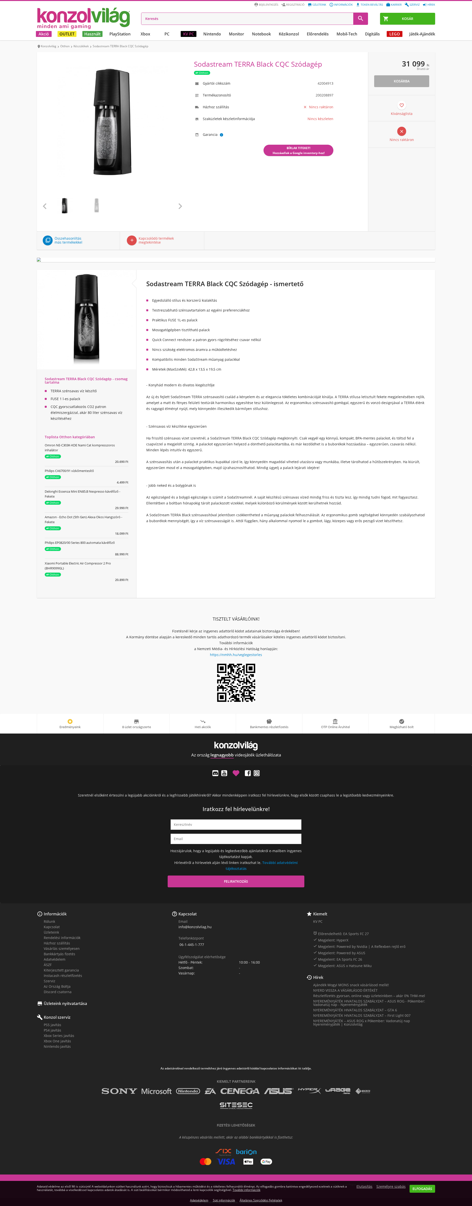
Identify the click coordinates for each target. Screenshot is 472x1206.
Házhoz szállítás (57, 943)
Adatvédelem (54, 959)
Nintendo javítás (57, 1046)
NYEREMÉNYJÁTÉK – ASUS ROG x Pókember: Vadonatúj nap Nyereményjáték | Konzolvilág (361, 1022)
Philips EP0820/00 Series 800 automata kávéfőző (80, 542)
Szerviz (415, 4)
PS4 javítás (52, 1030)
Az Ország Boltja (57, 986)
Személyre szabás (391, 1186)
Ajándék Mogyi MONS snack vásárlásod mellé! (351, 985)
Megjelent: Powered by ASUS (339, 952)
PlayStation (120, 34)
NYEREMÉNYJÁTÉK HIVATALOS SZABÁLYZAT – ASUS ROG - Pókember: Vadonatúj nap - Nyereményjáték (369, 1003)
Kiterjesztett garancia (61, 970)
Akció (44, 34)
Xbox (145, 34)
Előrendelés (318, 34)
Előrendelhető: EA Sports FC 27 (341, 933)
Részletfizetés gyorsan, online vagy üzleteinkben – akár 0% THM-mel (369, 995)
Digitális (372, 34)
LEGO (394, 34)
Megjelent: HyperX (330, 940)
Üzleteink (319, 4)
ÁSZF (48, 964)
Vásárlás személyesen (62, 948)
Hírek (431, 4)
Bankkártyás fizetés (59, 954)
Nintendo (212, 34)
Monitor (236, 34)
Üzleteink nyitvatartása (65, 1003)
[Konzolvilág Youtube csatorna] (224, 773)
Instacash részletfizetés (63, 975)
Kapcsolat (52, 926)
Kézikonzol (289, 34)
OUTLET (66, 34)
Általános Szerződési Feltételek (261, 1200)
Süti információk (224, 1200)
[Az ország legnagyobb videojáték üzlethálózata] (83, 18)
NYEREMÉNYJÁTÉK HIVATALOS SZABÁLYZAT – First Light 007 (362, 1015)
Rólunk (49, 921)
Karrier (396, 4)
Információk (343, 4)
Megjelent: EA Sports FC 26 (337, 959)
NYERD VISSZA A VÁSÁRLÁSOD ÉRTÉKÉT (345, 990)
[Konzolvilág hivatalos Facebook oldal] (248, 773)
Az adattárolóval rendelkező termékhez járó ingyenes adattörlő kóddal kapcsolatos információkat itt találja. (236, 1068)
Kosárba (402, 81)
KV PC (188, 34)
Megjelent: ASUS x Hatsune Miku (342, 965)
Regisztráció (295, 4)
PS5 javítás (52, 1024)
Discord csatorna (58, 991)
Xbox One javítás (57, 1041)
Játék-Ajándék (422, 34)
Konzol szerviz (57, 1017)
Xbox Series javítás (59, 1035)
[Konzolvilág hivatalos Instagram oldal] (257, 773)
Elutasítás (364, 1186)
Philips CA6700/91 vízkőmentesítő (69, 471)
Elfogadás (422, 1188)
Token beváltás (372, 4)
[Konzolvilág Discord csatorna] (215, 773)
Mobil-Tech (347, 34)
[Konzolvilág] (236, 746)
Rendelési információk (62, 937)
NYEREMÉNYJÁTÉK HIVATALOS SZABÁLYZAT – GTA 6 (355, 1010)
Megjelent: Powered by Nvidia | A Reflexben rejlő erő (359, 946)
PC (166, 34)
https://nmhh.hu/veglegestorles (236, 654)
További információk (246, 1190)
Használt (92, 34)
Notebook (261, 34)
